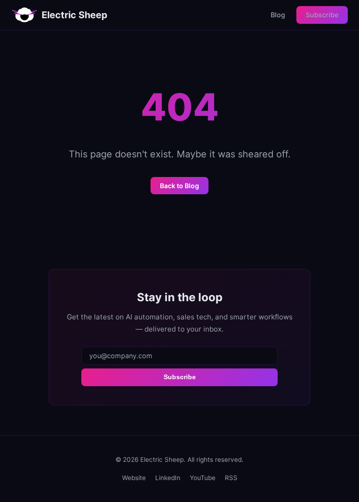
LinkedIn (167, 477)
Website (134, 477)
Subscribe (322, 15)
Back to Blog (179, 186)
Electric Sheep (75, 15)
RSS (231, 477)
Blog (278, 15)
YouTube (202, 477)
